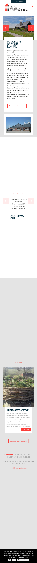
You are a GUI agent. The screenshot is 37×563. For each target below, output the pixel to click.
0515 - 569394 (19, 1)
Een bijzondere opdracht (18, 409)
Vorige (6, 28)
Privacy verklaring (23, 560)
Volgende (31, 28)
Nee (14, 560)
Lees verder (26, 429)
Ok (10, 560)
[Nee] (35, 556)
